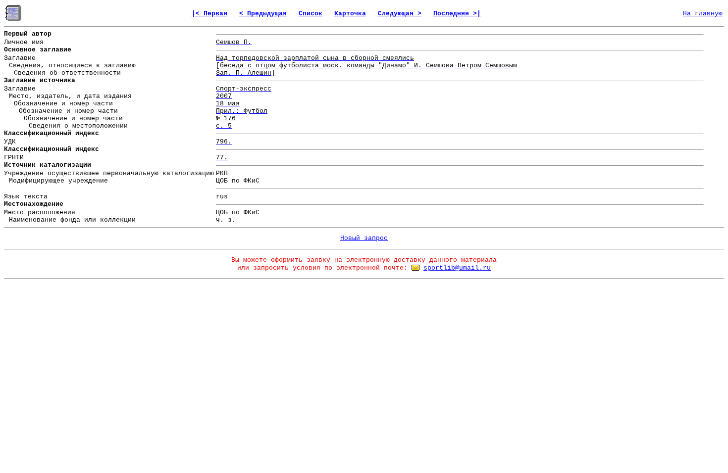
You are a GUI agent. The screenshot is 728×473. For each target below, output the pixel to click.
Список (310, 13)
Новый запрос (364, 238)
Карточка (350, 13)
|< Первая (209, 13)
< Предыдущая (263, 13)
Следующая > (399, 13)
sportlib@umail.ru (457, 268)
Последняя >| (457, 13)
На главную (703, 13)
